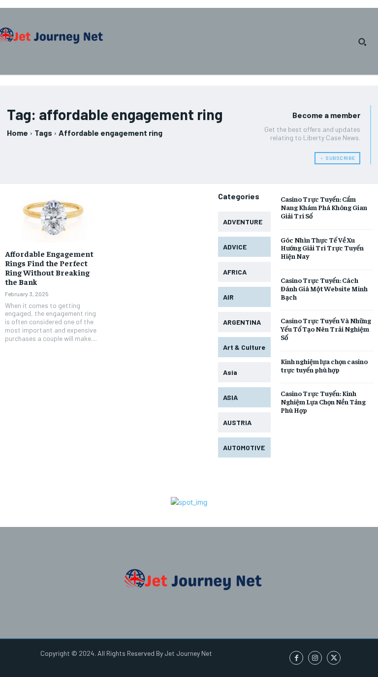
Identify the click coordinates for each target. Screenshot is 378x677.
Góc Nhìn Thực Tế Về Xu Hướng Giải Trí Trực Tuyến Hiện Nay (322, 248)
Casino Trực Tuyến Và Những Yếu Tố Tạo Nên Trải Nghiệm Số (326, 328)
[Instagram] (315, 658)
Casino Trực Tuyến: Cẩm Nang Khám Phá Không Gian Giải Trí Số (324, 207)
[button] (362, 42)
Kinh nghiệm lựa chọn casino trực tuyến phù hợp (324, 365)
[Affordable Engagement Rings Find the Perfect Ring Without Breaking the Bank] (53, 218)
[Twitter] (334, 658)
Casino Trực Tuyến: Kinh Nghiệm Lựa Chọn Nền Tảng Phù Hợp (323, 401)
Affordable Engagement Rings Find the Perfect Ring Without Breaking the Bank (49, 267)
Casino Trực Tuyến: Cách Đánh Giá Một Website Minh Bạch (324, 288)
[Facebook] (296, 658)
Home (17, 132)
